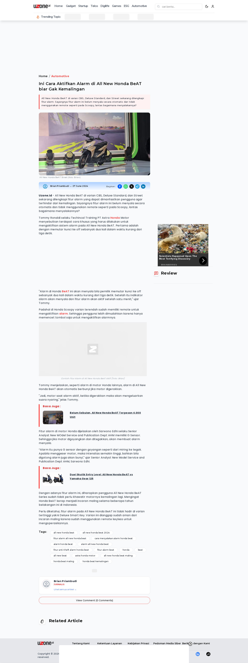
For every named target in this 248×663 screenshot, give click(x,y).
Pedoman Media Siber (167, 643)
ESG (126, 6)
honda (126, 550)
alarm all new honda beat (95, 544)
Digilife (105, 6)
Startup (83, 6)
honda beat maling (64, 561)
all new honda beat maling (118, 555)
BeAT (65, 291)
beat (140, 550)
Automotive (139, 6)
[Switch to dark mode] (206, 6)
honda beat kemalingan (95, 561)
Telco (94, 6)
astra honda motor (85, 555)
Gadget (71, 6)
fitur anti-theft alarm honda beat (71, 550)
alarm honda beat (63, 544)
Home (58, 6)
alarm (63, 314)
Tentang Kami (81, 643)
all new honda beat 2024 (96, 532)
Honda (115, 218)
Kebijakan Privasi (138, 643)
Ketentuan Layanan (109, 643)
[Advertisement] (16, 77)
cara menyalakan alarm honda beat (114, 538)
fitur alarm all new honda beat (70, 538)
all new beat (60, 555)
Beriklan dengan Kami (196, 643)
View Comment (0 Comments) (94, 600)
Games (116, 6)
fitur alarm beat (105, 550)
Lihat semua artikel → (65, 589)
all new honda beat (64, 532)
